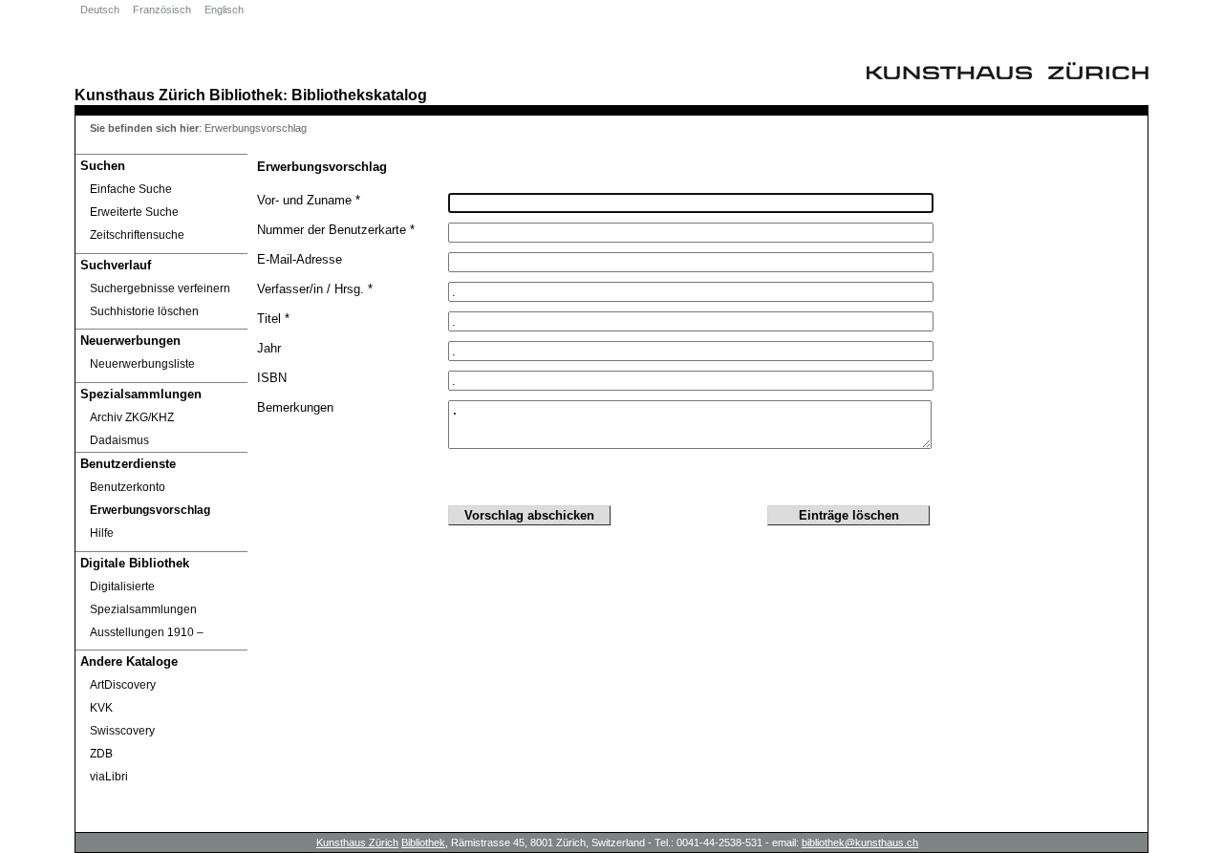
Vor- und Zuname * (308, 200)
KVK (101, 707)
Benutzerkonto (127, 487)
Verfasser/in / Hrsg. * (315, 289)
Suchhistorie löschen (144, 311)
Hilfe (102, 533)
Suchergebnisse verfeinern (160, 288)
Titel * (273, 318)
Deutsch (99, 9)
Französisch (162, 9)
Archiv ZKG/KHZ (132, 417)
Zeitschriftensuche (137, 235)
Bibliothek (246, 94)
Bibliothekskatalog (359, 94)
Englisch (224, 9)
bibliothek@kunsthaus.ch (860, 842)
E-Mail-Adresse (299, 259)
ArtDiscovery (123, 685)
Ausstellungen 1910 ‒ (147, 632)
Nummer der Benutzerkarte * (336, 230)
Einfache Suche (131, 189)
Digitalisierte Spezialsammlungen (143, 598)
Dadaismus (119, 440)
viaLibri (109, 776)
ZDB (101, 753)
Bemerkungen (295, 407)
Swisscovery (122, 730)
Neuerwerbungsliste (142, 364)
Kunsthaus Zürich (140, 94)
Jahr (269, 348)
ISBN (272, 378)
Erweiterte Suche (134, 212)
